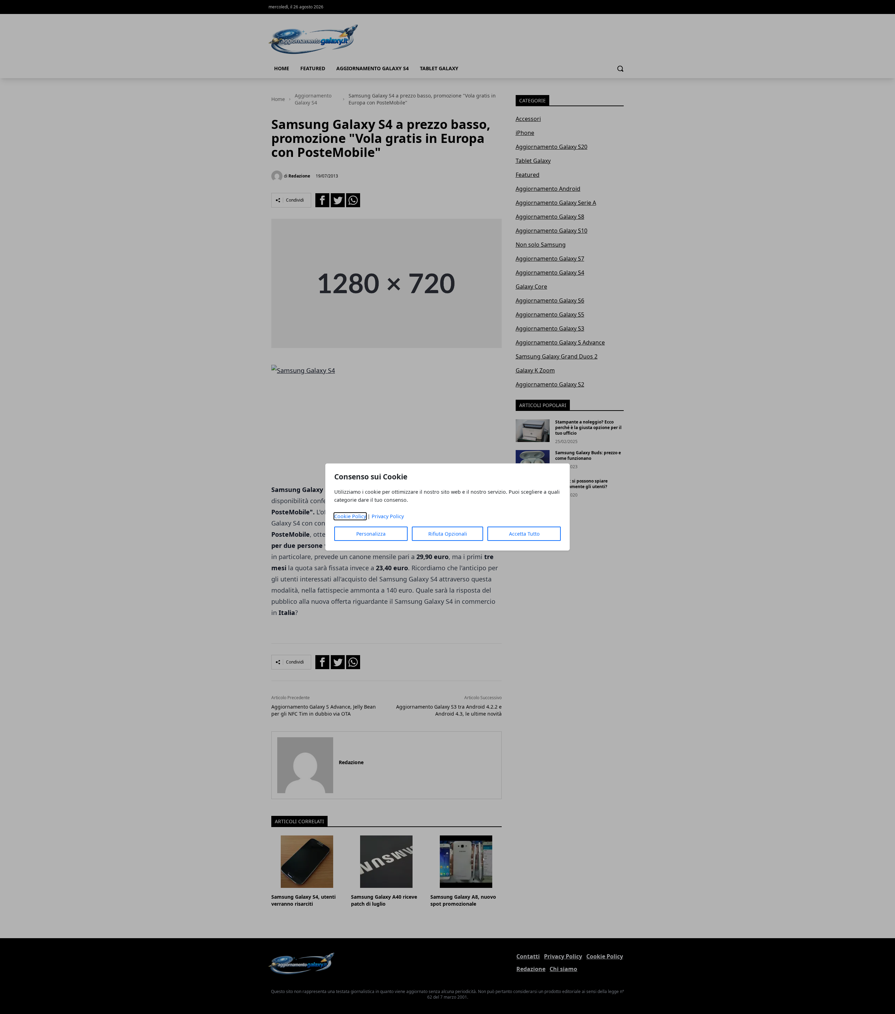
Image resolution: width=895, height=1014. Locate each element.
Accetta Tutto (524, 533)
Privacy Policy (388, 516)
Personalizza (371, 533)
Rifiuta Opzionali (447, 533)
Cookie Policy (350, 516)
